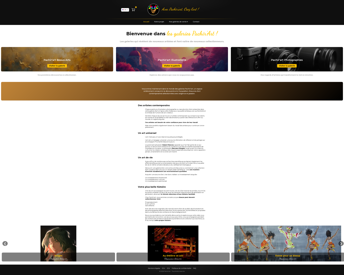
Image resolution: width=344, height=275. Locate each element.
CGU (163, 268)
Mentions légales (154, 268)
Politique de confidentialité (181, 268)
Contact (196, 22)
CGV (168, 268)
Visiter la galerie (57, 66)
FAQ (194, 268)
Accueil (146, 22)
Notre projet (159, 22)
